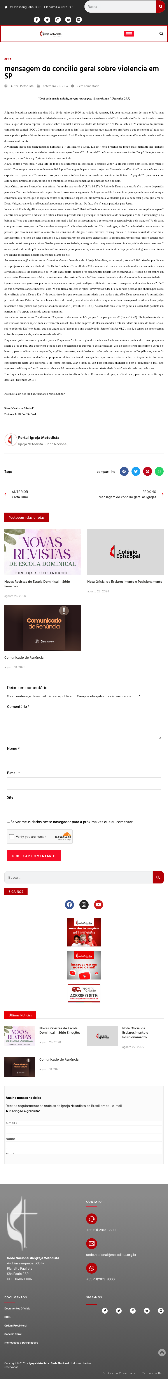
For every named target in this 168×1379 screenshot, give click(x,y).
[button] (161, 33)
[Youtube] (68, 20)
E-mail (13, 773)
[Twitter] (47, 20)
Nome (13, 748)
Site (10, 797)
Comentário (18, 706)
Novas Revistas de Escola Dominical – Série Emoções (37, 584)
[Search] (160, 6)
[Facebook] (69, 904)
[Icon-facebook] (37, 20)
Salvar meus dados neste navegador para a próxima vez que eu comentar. (71, 822)
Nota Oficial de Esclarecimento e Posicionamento (124, 581)
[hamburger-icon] (129, 34)
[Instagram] (58, 20)
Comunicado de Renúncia (24, 657)
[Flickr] (79, 20)
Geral (8, 59)
